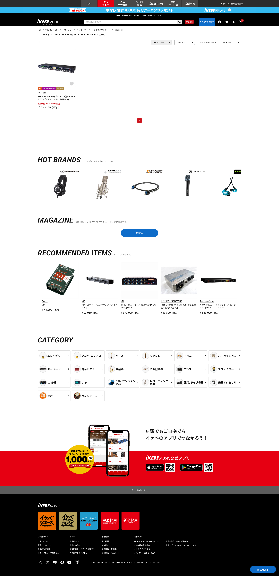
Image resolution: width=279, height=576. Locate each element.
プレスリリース (155, 562)
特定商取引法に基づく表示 (122, 562)
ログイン (225, 4)
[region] (139, 185)
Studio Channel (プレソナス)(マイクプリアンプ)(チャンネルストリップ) (56, 98)
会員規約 (140, 562)
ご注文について (44, 541)
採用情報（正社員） (110, 549)
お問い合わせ (75, 545)
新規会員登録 (237, 4)
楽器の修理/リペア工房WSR (177, 541)
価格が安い (181, 42)
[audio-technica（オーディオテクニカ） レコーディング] (60, 184)
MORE (139, 233)
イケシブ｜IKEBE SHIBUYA (144, 553)
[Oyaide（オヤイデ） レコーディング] (145, 184)
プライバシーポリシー (99, 562)
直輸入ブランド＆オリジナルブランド (181, 545)
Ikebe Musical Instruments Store (146, 541)
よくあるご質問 (44, 549)
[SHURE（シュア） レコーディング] (230, 184)
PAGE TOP (141, 490)
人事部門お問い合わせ (78, 553)
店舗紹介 (105, 545)
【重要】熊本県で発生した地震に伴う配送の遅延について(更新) (139, 15)
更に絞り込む (158, 42)
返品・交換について (46, 545)
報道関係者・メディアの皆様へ (82, 549)
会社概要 (105, 541)
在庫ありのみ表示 (207, 42)
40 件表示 (227, 42)
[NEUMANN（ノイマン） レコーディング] (103, 184)
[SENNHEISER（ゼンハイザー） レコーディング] (187, 184)
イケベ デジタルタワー (143, 549)
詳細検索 (189, 22)
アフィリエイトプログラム (48, 553)
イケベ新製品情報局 (142, 545)
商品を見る (263, 569)
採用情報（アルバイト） (111, 553)
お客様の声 (74, 541)
